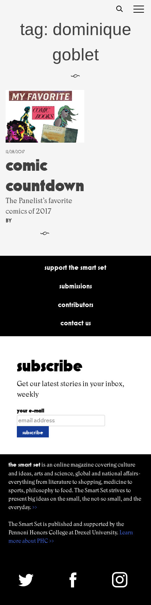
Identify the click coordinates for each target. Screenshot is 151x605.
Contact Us (75, 322)
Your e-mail (30, 410)
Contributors (75, 304)
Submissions (75, 286)
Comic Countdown (45, 175)
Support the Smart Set (75, 267)
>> (34, 507)
